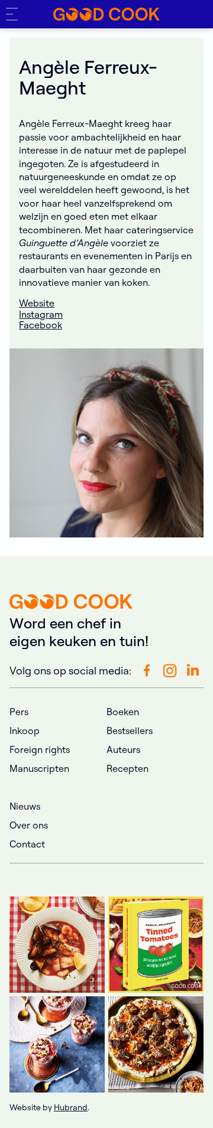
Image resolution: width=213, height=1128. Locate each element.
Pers (18, 712)
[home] (106, 14)
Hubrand (71, 1107)
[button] (14, 14)
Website (36, 303)
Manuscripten (39, 768)
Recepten (127, 768)
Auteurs (123, 749)
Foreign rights (39, 749)
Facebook (40, 325)
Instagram (41, 314)
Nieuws (24, 806)
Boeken (122, 712)
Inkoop (24, 730)
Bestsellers (129, 730)
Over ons (28, 825)
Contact (27, 844)
